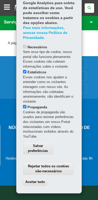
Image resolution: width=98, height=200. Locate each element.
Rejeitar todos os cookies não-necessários (48, 168)
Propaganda (37, 107)
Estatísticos (36, 72)
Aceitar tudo (35, 182)
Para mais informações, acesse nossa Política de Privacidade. (45, 33)
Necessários (37, 47)
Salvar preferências (38, 148)
